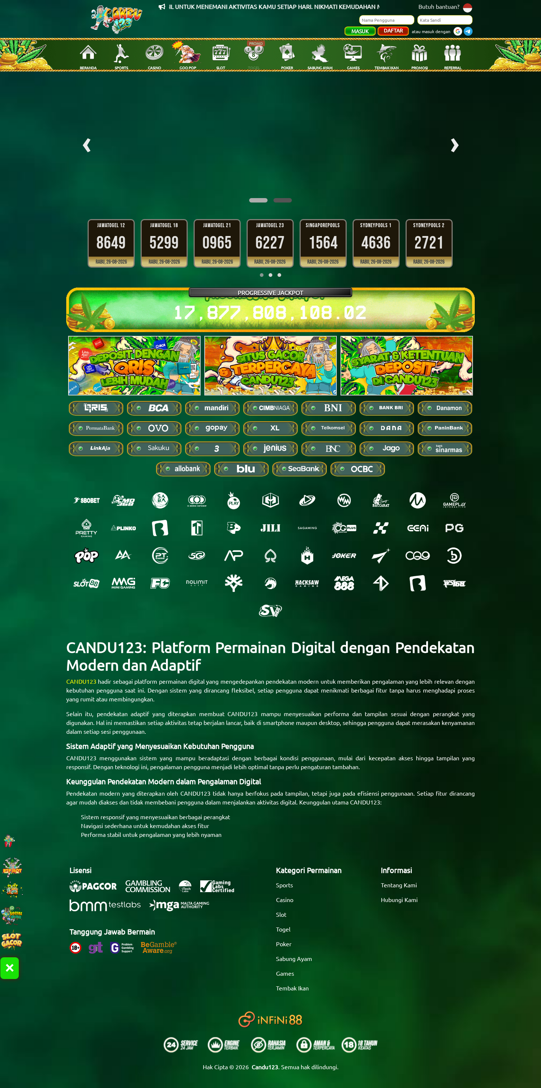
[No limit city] (197, 583)
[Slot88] (86, 583)
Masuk (360, 31)
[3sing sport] (197, 500)
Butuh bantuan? (438, 6)
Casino (284, 899)
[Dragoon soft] (270, 583)
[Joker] (344, 555)
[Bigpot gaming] (233, 528)
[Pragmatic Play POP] (86, 555)
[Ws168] (454, 583)
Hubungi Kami (399, 899)
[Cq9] (417, 555)
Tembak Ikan (292, 988)
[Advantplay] (233, 555)
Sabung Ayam (294, 958)
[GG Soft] (270, 500)
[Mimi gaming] (123, 583)
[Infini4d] (381, 583)
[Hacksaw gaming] (307, 583)
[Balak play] (417, 583)
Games (285, 973)
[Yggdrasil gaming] (233, 583)
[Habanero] (307, 555)
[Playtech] (307, 500)
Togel (283, 929)
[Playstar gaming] (381, 555)
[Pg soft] (454, 528)
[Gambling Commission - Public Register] (151, 889)
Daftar (393, 30)
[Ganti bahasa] (467, 7)
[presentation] (86, 142)
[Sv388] (270, 611)
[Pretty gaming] (86, 528)
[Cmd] (123, 500)
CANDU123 (81, 681)
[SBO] (86, 500)
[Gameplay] (454, 500)
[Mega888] (344, 583)
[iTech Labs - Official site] (189, 889)
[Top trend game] (197, 528)
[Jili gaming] (270, 528)
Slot (281, 914)
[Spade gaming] (270, 555)
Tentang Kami (399, 884)
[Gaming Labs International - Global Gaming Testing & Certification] (220, 889)
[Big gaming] (160, 528)
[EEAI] (417, 528)
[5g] (197, 555)
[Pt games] (160, 555)
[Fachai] (160, 583)
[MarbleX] (381, 528)
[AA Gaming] (123, 555)
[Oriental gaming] (344, 528)
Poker (283, 943)
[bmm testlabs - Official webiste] (109, 909)
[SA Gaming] (307, 528)
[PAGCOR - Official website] (97, 889)
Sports (284, 884)
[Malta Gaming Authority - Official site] (182, 909)
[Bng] (454, 555)
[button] (258, 200)
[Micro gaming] (417, 500)
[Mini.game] (123, 528)
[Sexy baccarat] (381, 500)
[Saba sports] (160, 500)
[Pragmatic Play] (233, 500)
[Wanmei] (344, 500)
